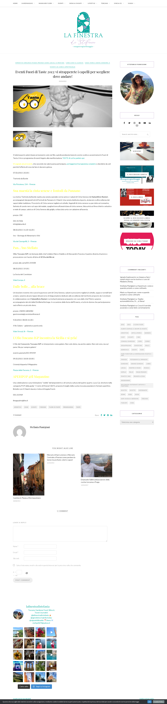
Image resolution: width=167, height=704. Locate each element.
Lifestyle (91, 3)
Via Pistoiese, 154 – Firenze (24, 184)
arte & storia (137, 333)
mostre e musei (135, 368)
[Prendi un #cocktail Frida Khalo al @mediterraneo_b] (40, 643)
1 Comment (17, 415)
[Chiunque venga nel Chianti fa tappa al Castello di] (51, 677)
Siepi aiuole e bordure (130, 398)
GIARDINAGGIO (27, 3)
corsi (140, 341)
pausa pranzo (141, 372)
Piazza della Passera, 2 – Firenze (26, 370)
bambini (148, 333)
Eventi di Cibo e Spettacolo (62, 67)
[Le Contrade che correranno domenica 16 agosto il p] (51, 632)
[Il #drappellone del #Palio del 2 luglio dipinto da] (29, 677)
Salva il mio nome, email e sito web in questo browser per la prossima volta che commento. (48, 565)
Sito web (16, 558)
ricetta (124, 390)
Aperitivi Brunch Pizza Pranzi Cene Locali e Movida (39, 62)
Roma (123, 394)
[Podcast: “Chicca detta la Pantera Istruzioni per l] (18, 666)
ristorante (143, 390)
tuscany (124, 403)
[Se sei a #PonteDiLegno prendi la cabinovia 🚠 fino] (51, 643)
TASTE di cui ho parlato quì (73, 158)
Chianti (131, 337)
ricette (133, 390)
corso (147, 341)
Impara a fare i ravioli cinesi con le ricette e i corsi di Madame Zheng (135, 279)
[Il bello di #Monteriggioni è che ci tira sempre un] (40, 677)
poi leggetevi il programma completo (81, 164)
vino (132, 403)
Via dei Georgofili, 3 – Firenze (25, 241)
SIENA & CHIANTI (75, 3)
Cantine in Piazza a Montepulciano (27, 498)
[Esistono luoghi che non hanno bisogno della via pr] (29, 632)
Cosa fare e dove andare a (97, 62)
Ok (149, 702)
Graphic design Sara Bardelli (22, 699)
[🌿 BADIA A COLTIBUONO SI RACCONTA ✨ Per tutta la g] (18, 677)
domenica (125, 349)
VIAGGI (130, 3)
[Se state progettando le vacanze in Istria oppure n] (18, 655)
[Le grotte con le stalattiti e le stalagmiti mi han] (29, 655)
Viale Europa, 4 (19, 280)
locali (123, 368)
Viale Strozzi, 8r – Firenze (23, 331)
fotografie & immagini (139, 359)
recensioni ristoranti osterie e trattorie (133, 385)
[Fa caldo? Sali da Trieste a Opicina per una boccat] (51, 666)
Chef (123, 337)
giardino (124, 363)
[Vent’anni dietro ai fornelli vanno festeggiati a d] (18, 643)
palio (131, 372)
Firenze (43, 407)
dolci (147, 345)
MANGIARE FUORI (45, 3)
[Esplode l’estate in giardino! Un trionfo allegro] (40, 666)
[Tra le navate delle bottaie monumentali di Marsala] (29, 643)
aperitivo (124, 333)
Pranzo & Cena (139, 376)
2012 (122, 324)
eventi (34, 407)
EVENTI (60, 3)
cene (26, 407)
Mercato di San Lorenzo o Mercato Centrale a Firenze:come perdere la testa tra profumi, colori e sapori (61, 457)
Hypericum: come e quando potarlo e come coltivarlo (136, 287)
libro (148, 363)
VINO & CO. (118, 3)
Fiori (142, 349)
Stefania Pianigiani (40, 427)
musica (146, 368)
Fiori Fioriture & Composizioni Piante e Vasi (136, 354)
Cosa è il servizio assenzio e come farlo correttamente (135, 306)
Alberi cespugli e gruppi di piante (134, 328)
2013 (128, 324)
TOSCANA (104, 3)
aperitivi (17, 407)
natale (123, 372)
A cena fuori (138, 324)
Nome (15, 546)
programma (68, 407)
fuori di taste (54, 407)
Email (15, 552)
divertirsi (138, 345)
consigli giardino (128, 341)
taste (78, 407)
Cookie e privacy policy (146, 699)
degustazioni (126, 345)
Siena (137, 394)
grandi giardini (137, 363)
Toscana (145, 398)
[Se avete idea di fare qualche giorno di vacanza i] (51, 655)
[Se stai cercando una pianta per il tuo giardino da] (40, 632)
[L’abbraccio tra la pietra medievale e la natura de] (40, 655)
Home (15, 3)
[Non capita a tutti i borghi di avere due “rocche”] (29, 666)
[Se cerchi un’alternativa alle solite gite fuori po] (18, 632)
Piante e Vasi (126, 376)
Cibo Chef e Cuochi (75, 62)
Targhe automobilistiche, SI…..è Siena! (132, 300)
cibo (138, 337)
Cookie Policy (158, 702)
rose (130, 394)
